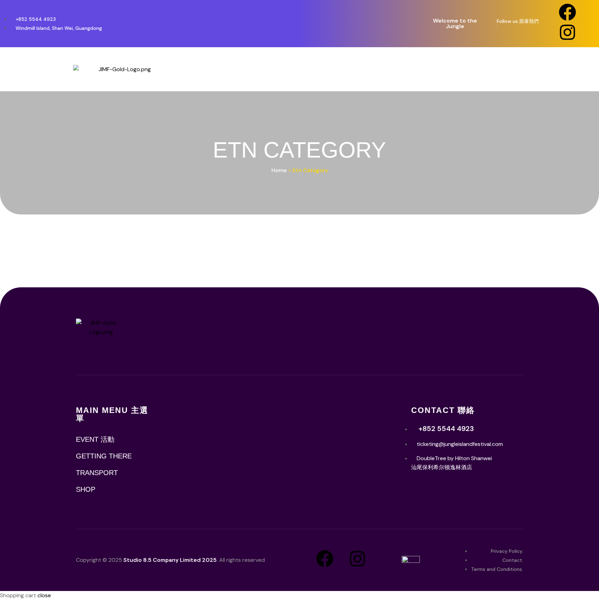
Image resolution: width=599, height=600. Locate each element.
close (44, 595)
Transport (97, 472)
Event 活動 (95, 439)
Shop (85, 489)
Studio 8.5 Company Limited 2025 (170, 560)
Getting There (104, 456)
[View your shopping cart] (578, 69)
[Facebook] (567, 12)
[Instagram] (567, 32)
